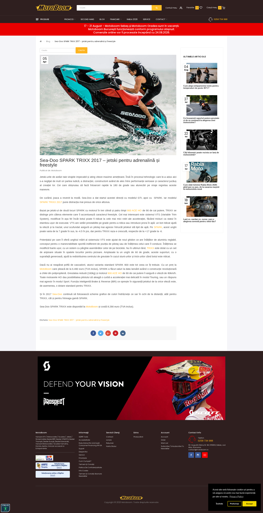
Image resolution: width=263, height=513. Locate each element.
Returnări (110, 443)
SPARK (158, 227)
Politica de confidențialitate (90, 467)
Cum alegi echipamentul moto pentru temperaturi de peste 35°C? (201, 87)
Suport (81, 448)
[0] (201, 7)
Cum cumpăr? (85, 461)
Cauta (81, 50)
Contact (109, 437)
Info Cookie (83, 470)
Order (163, 440)
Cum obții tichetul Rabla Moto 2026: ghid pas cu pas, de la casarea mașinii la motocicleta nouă (201, 187)
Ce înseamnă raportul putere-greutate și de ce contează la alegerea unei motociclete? (201, 120)
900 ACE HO (134, 210)
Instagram (198, 455)
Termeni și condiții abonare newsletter (90, 475)
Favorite (190, 7)
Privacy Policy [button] (236, 496)
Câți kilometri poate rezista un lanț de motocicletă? (201, 153)
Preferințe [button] (234, 504)
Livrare (109, 440)
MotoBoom (46, 269)
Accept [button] (249, 504)
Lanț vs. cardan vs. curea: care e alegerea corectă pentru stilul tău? (199, 220)
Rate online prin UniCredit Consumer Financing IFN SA (90, 444)
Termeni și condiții (86, 464)
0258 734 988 (220, 19)
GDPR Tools (83, 437)
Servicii (82, 455)
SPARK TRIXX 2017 (51, 202)
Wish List (164, 443)
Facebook (191, 455)
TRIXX (151, 248)
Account (164, 437)
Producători (138, 437)
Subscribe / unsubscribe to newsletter (172, 447)
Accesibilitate (84, 440)
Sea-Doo (57, 294)
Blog (48, 41)
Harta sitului (111, 446)
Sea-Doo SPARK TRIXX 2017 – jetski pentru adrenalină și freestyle (85, 41)
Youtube (205, 455)
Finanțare (83, 458)
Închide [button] (219, 504)
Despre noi (83, 452)
